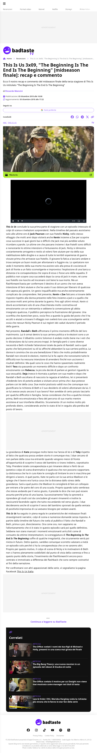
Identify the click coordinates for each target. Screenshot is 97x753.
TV (93, 122)
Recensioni (21, 58)
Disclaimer (60, 736)
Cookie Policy (49, 736)
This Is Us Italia (25, 571)
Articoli (37, 644)
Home (9, 58)
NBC (5, 122)
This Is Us (12, 122)
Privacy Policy (37, 736)
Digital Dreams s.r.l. (35, 740)
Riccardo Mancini (14, 91)
